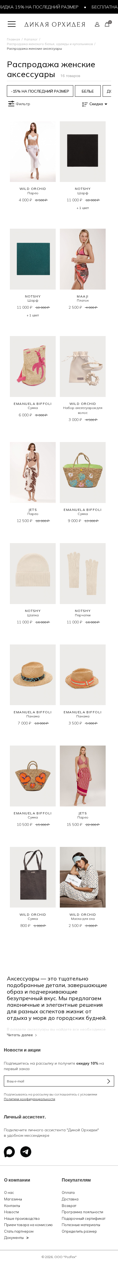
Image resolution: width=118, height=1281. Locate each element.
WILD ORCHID (32, 189)
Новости (11, 1212)
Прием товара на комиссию (28, 1225)
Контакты (12, 1205)
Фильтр (23, 103)
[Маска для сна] (83, 877)
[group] (40, 91)
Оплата (68, 1192)
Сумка (33, 408)
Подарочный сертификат (83, 1218)
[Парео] (33, 151)
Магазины (13, 1199)
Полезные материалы (81, 1225)
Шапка (33, 615)
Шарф (82, 193)
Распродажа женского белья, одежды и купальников (50, 44)
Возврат (69, 1205)
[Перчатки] (83, 573)
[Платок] (83, 259)
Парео (32, 193)
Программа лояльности (82, 1212)
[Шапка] (33, 573)
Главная (13, 39)
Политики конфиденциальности (29, 1099)
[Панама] (33, 674)
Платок (83, 300)
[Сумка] (33, 366)
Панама (33, 716)
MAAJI (82, 296)
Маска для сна (83, 919)
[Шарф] (83, 151)
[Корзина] (107, 24)
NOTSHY (83, 189)
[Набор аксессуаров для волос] (83, 366)
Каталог (31, 39)
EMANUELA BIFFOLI (33, 404)
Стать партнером (18, 1231)
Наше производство (22, 1218)
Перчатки (83, 615)
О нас (9, 1192)
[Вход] (97, 24)
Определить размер (79, 1231)
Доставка (70, 1199)
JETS (33, 510)
